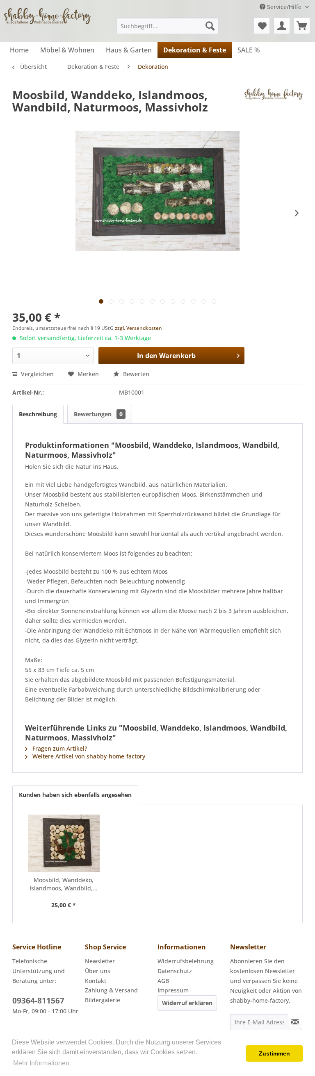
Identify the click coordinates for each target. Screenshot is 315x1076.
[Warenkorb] (302, 26)
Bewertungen (98, 414)
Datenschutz (175, 971)
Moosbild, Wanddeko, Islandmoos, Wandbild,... (64, 884)
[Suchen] (210, 26)
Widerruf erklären (187, 1003)
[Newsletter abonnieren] (295, 1022)
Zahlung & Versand (111, 990)
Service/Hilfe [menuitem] (284, 7)
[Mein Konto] (282, 26)
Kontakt (95, 981)
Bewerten (135, 374)
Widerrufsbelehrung (186, 961)
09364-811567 (38, 1000)
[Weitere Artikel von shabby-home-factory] (273, 103)
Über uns (97, 971)
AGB (163, 981)
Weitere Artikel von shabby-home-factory (88, 756)
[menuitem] (167, 26)
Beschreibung (38, 414)
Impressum (173, 990)
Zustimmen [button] (274, 1053)
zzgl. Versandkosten (138, 328)
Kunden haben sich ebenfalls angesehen (75, 795)
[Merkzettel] (261, 26)
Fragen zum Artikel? (59, 748)
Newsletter (100, 961)
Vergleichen (36, 374)
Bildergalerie (102, 1000)
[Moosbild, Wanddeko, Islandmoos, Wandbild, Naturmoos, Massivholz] (64, 843)
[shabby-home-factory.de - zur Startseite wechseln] (47, 22)
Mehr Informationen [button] (41, 1063)
